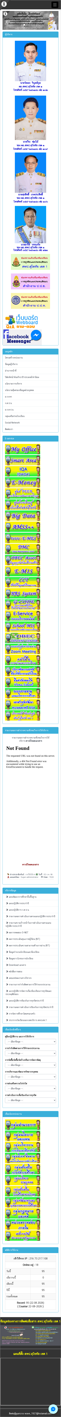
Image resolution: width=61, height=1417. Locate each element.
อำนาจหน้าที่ (10, 370)
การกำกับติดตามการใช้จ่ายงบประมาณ (22, 1048)
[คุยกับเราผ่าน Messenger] (53, 1409)
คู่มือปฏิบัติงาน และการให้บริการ (19, 1036)
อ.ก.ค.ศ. (8, 396)
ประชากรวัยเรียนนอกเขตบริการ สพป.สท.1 (27, 1020)
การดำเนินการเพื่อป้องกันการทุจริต (20, 1095)
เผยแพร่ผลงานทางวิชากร (19, 978)
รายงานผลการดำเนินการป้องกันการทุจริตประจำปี (30, 1007)
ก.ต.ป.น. (8, 403)
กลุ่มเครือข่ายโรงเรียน (15, 416)
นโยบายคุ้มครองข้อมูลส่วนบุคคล (19, 390)
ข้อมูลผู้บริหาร (11, 364)
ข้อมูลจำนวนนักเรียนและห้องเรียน (23, 952)
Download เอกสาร (17, 965)
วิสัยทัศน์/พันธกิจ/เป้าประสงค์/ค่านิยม (22, 377)
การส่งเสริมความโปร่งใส (16, 1083)
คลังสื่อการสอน (15, 971)
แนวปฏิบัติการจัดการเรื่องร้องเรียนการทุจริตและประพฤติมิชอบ (28, 992)
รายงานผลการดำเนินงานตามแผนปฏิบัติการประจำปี (31, 916)
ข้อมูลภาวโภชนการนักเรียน (20, 958)
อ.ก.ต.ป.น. (9, 409)
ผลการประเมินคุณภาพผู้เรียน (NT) (24, 939)
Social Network (12, 422)
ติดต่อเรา (9, 429)
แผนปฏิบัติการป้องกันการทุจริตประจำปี (26, 1000)
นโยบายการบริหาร (13, 383)
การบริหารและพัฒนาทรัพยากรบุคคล (21, 1071)
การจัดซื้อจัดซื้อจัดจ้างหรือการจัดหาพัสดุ (23, 1060)
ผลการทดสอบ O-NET (18, 932)
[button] (7, 20)
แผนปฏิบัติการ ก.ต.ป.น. (18, 910)
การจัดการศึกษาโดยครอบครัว (21, 1013)
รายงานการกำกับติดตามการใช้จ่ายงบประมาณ (29, 984)
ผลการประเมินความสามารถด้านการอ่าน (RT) (29, 945)
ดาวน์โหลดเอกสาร (30, 864)
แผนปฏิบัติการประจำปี (18, 903)
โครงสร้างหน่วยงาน (14, 357)
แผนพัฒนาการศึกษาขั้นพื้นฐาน (22, 897)
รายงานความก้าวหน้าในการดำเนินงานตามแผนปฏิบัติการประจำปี (28, 924)
